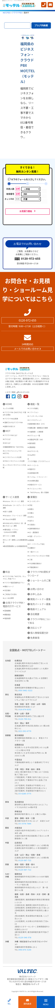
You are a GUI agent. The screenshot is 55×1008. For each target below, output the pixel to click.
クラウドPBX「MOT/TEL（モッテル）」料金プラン (14, 577)
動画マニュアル (38, 609)
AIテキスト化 (33, 451)
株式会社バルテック (31, 984)
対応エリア (36, 627)
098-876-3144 (25, 949)
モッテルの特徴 (8, 408)
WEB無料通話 (34, 481)
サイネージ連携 (9, 536)
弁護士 (31, 513)
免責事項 (34, 637)
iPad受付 (32, 455)
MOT (7, 431)
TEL (9, 1003)
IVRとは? (7, 443)
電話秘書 (7, 618)
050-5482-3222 (25, 690)
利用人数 (13, 188)
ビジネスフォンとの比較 (12, 457)
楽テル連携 (8, 511)
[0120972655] (43, 4)
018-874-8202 (25, 709)
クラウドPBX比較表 (11, 419)
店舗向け (32, 548)
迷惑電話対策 (33, 473)
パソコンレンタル (35, 488)
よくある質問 (9, 598)
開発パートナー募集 (40, 599)
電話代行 (32, 469)
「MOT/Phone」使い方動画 (39, 492)
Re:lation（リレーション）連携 (15, 515)
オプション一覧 (34, 435)
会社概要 (34, 614)
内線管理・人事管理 (36, 432)
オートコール (33, 465)
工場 (30, 559)
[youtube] (25, 396)
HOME (8, 404)
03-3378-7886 (25, 823)
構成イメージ (9, 586)
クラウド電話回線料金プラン (14, 582)
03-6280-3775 (25, 793)
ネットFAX (13, 198)
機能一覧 (34, 404)
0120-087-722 (25, 860)
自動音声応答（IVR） (36, 439)
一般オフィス (33, 552)
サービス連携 (12, 497)
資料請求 (27, 1003)
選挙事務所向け (34, 528)
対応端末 (7, 590)
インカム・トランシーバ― (38, 477)
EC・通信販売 (34, 532)
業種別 (33, 497)
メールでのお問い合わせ (26, 348)
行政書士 (32, 524)
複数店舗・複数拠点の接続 (38, 428)
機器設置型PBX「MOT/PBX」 (14, 447)
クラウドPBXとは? (10, 435)
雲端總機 (7, 611)
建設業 (31, 540)
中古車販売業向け (35, 563)
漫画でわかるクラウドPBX (13, 422)
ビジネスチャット (35, 420)
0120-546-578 (25, 937)
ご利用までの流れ (10, 594)
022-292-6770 (25, 731)
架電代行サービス (35, 485)
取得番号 (13, 193)
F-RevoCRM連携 (10, 519)
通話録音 (32, 447)
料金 (7, 571)
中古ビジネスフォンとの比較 (14, 461)
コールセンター (34, 501)
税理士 (31, 509)
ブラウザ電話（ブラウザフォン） (39, 461)
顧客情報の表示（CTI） (37, 424)
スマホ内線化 (33, 408)
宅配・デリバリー (35, 536)
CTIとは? (7, 439)
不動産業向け (33, 567)
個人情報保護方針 (39, 632)
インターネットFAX (36, 416)
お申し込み (36, 594)
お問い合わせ (37, 589)
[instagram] (19, 396)
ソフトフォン (33, 412)
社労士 (31, 517)
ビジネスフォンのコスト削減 (39, 556)
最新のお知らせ (9, 426)
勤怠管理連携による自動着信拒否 (15, 546)
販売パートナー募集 (40, 604)
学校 (30, 505)
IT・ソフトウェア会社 (37, 544)
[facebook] (8, 396)
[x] (14, 396)
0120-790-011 (25, 719)
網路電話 (7, 614)
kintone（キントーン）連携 (14, 501)
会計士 (31, 521)
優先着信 (32, 443)
